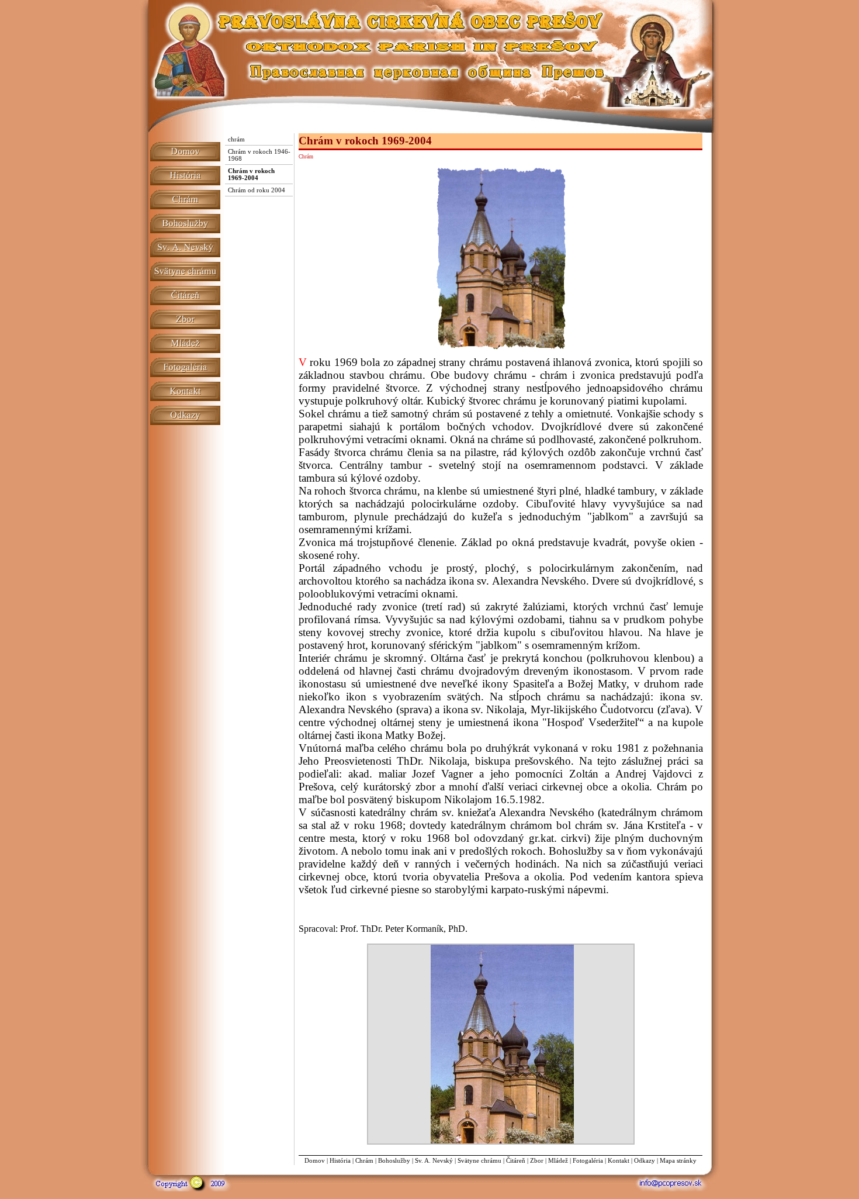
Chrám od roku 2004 (256, 190)
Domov (314, 1160)
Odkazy (644, 1160)
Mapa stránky (678, 1160)
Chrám (364, 1160)
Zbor (536, 1160)
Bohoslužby (394, 1160)
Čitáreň (515, 1160)
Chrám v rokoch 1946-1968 (259, 155)
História (340, 1160)
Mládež (558, 1160)
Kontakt (618, 1160)
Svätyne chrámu (479, 1160)
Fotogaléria (588, 1160)
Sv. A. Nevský (434, 1160)
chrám (236, 139)
